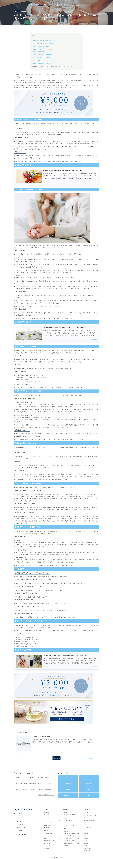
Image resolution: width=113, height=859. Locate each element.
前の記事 (22, 758)
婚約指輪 (37, 4)
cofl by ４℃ (47, 830)
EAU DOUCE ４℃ (49, 825)
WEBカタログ (17, 821)
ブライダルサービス (69, 820)
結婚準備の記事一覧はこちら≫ (46, 795)
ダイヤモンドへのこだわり (71, 814)
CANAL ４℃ (47, 823)
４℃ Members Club (19, 827)
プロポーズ (88, 778)
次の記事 (90, 758)
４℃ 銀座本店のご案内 (70, 836)
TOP (30, 4)
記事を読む (94, 182)
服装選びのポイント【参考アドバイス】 (43, 57)
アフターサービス (68, 823)
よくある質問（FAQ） (39, 60)
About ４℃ (67, 812)
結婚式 (88, 789)
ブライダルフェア (88, 812)
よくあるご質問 (18, 830)
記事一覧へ (56, 758)
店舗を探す (53, 4)
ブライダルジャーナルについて (78, 4)
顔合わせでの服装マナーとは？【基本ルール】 (45, 40)
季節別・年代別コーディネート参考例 (43, 49)
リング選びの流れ (88, 827)
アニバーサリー (89, 795)
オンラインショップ (64, 4)
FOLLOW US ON (21, 834)
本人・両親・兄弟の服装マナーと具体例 (43, 43)
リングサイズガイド (89, 825)
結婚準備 (68, 783)
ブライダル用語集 (18, 824)
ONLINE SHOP (18, 817)
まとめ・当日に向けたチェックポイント (43, 63)
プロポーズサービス (69, 825)
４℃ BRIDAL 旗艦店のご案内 (71, 833)
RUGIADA (47, 827)
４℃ (45, 820)
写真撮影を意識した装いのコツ (41, 52)
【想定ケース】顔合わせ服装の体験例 (43, 54)
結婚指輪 (45, 4)
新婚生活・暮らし (68, 795)
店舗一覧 (66, 831)
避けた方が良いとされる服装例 (41, 46)
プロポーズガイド (88, 818)
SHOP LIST (17, 813)
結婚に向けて (68, 778)
